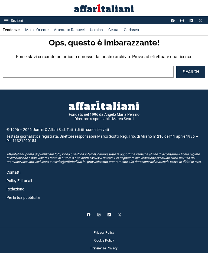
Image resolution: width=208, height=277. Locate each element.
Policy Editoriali (19, 181)
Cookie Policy (104, 240)
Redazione (15, 189)
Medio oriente (36, 30)
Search (191, 71)
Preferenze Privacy (104, 248)
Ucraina (96, 30)
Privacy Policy (104, 233)
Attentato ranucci (69, 30)
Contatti (13, 172)
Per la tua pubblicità (23, 197)
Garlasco (131, 30)
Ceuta (113, 30)
